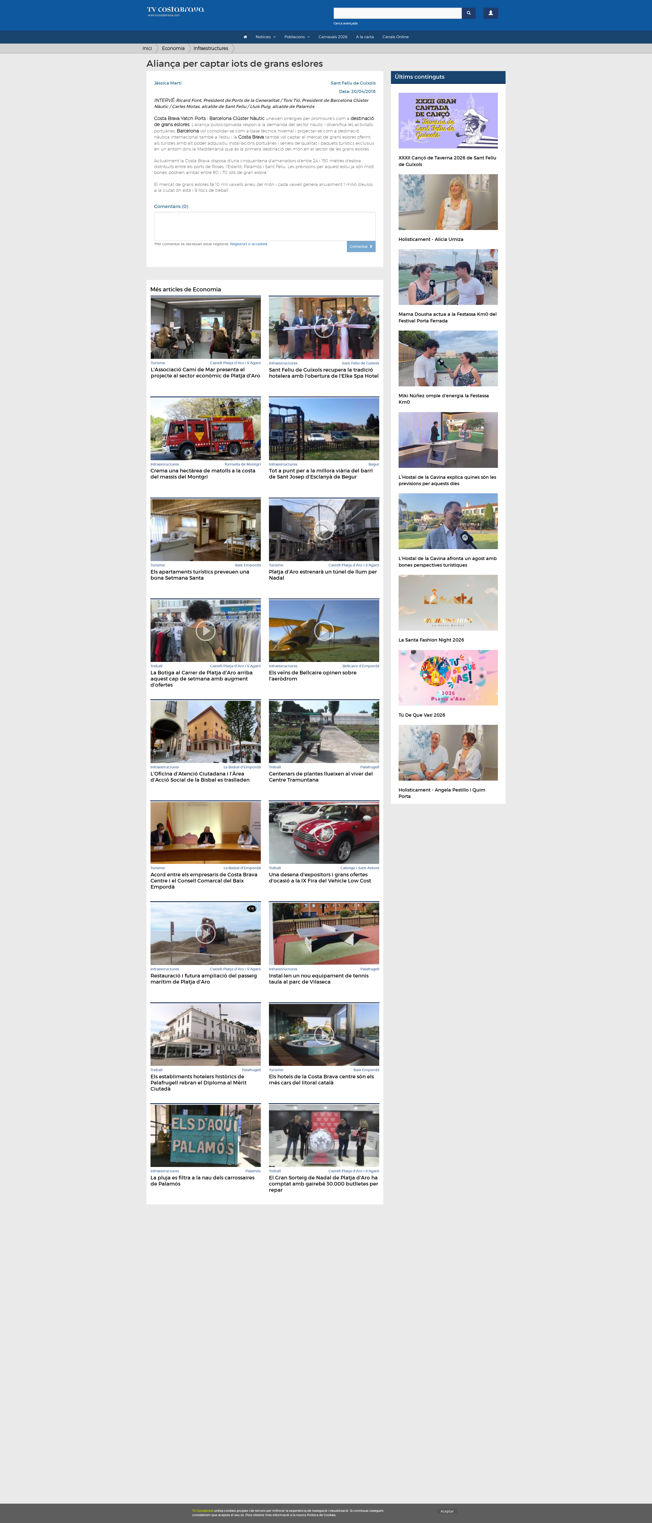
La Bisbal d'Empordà (242, 767)
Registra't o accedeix (248, 244)
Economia (173, 48)
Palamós (253, 1171)
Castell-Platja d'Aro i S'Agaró (235, 363)
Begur (374, 464)
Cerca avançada (346, 23)
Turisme (158, 363)
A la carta (365, 37)
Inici (147, 48)
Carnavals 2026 (333, 37)
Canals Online (396, 37)
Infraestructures (211, 48)
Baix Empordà (248, 565)
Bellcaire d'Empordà (361, 666)
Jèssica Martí (168, 83)
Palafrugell (369, 767)
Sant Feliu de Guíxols (353, 83)
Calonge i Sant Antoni (360, 868)
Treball (156, 666)
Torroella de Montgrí (242, 464)
